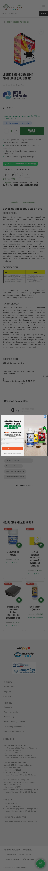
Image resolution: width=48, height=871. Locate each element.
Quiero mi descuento (12, 448)
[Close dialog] (45, 416)
